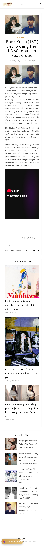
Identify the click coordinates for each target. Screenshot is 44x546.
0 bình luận (30, 61)
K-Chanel (22, 38)
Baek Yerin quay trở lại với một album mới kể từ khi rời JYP (21, 373)
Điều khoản (26, 541)
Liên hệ (34, 541)
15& (8, 245)
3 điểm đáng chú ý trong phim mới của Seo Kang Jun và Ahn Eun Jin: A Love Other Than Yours (28, 459)
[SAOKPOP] (7, 4)
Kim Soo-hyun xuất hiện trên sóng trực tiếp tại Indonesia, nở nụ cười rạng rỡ (28, 508)
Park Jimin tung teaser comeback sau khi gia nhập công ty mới (20, 305)
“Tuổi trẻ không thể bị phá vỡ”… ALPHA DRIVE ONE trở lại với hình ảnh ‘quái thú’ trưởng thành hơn (28, 476)
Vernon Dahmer (14, 250)
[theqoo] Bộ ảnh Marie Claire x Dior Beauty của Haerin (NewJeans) (28, 444)
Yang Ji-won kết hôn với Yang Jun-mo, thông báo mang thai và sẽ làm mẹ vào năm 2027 (28, 493)
